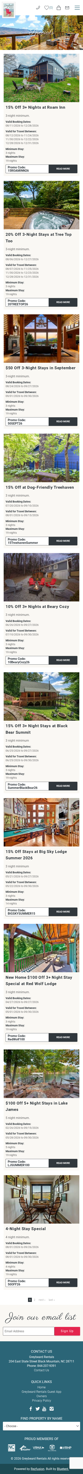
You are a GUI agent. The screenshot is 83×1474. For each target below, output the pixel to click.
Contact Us (41, 1370)
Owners (41, 1396)
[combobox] (41, 1426)
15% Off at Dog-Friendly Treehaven (40, 487)
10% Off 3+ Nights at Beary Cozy (37, 606)
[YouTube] (45, 1409)
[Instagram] (51, 1409)
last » (52, 1299)
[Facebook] (31, 1409)
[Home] (8, 10)
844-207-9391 (46, 1366)
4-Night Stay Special (26, 1228)
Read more (63, 168)
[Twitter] (38, 1409)
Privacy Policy (41, 1400)
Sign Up (67, 1331)
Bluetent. (63, 1469)
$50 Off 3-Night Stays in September (40, 368)
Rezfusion (37, 1469)
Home (41, 1387)
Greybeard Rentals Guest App (41, 1392)
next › (42, 1299)
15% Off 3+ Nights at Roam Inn (35, 107)
